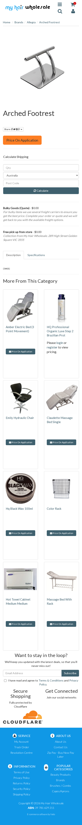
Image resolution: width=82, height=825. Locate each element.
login (59, 342)
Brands (19, 22)
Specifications (36, 255)
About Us (60, 741)
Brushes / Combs (60, 785)
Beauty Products (61, 774)
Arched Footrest (49, 22)
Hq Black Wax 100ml (19, 508)
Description (13, 255)
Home (6, 22)
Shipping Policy (21, 794)
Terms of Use (21, 772)
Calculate (42, 190)
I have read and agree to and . (43, 682)
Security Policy (21, 788)
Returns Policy (21, 783)
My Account (21, 741)
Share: (7, 129)
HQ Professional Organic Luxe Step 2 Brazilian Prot (60, 331)
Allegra (31, 22)
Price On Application (22, 140)
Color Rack (54, 508)
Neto (52, 814)
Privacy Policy (21, 777)
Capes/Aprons (60, 791)
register (52, 347)
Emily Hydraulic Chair (20, 418)
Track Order (21, 747)
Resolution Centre (21, 752)
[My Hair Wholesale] (27, 7)
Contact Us (60, 747)
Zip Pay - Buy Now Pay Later (60, 754)
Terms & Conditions (51, 680)
